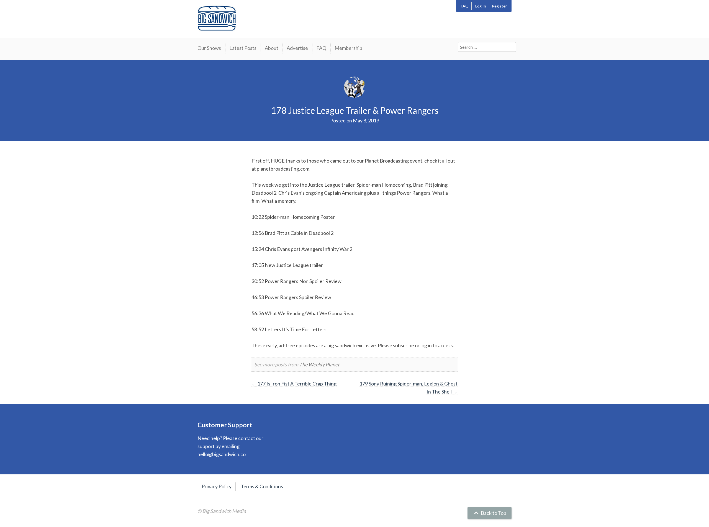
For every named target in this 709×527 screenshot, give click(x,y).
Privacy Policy (217, 486)
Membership (348, 48)
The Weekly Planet (319, 364)
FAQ (465, 6)
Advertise (297, 48)
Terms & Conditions (262, 486)
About (271, 48)
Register (499, 6)
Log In (480, 6)
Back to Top (493, 513)
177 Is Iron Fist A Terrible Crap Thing (293, 384)
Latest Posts (242, 48)
